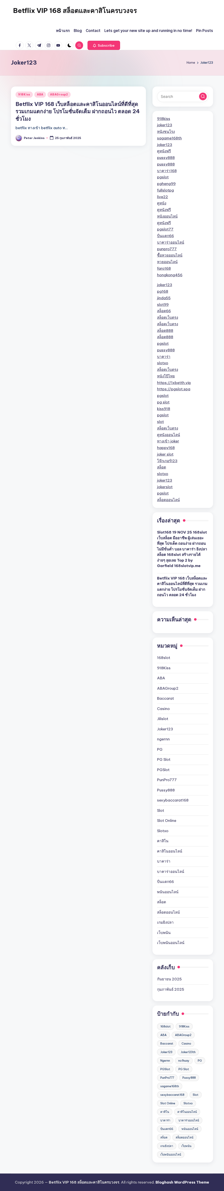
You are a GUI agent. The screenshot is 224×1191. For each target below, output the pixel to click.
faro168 (164, 268)
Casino (163, 708)
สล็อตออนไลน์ (168, 499)
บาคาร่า (163, 356)
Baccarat (165, 698)
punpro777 (167, 249)
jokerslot (165, 487)
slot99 (163, 304)
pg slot (163, 402)
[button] (104, 45)
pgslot (163, 177)
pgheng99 (166, 183)
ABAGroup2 (59, 94)
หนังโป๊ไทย (166, 376)
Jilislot (162, 718)
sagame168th (169, 138)
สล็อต (161, 467)
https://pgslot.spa (173, 389)
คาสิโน (162, 841)
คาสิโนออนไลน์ (169, 851)
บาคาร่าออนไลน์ (170, 242)
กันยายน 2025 (169, 979)
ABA (40, 94)
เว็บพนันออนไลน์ (170, 942)
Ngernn (165, 1060)
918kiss (163, 118)
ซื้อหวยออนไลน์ (169, 255)
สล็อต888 (165, 330)
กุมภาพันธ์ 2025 (170, 989)
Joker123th (188, 1052)
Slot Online (166, 820)
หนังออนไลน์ (167, 216)
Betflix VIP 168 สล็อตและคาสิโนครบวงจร (75, 10)
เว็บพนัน (164, 932)
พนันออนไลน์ (167, 892)
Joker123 (165, 729)
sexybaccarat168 (173, 800)
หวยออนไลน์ (167, 261)
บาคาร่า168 (167, 170)
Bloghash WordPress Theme (182, 1182)
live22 (162, 196)
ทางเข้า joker (168, 441)
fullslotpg (165, 190)
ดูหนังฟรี (164, 151)
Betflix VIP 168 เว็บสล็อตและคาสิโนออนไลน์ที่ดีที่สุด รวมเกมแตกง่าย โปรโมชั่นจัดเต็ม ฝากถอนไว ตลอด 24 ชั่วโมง (78, 111)
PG (160, 749)
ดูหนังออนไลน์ (168, 434)
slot (160, 421)
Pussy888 (166, 790)
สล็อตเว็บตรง (167, 317)
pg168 (162, 291)
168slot (163, 657)
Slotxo (162, 830)
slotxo (162, 363)
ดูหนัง (161, 203)
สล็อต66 (164, 310)
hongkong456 (169, 275)
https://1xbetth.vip (174, 382)
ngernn (163, 739)
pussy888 (166, 157)
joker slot (165, 454)
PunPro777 (167, 779)
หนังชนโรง (166, 131)
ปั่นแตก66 (165, 235)
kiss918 (163, 408)
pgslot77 (165, 229)
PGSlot (163, 769)
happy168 (166, 447)
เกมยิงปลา (165, 922)
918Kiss (24, 94)
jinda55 (164, 298)
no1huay (183, 1060)
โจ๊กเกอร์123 (167, 460)
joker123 (164, 125)
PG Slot (163, 759)
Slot (160, 810)
